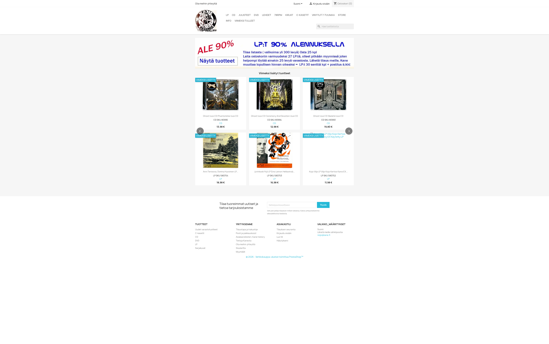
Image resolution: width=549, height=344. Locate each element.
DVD (256, 15)
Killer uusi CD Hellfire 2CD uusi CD (328, 116)
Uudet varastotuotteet (206, 229)
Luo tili (280, 237)
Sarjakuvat (200, 248)
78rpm (278, 15)
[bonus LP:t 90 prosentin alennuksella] (274, 53)
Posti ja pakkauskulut (246, 233)
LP (227, 15)
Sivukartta (241, 248)
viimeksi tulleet (245, 20)
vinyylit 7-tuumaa (323, 15)
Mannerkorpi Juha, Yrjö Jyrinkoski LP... (220, 171)
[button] (200, 131)
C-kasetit (302, 15)
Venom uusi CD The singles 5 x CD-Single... (221, 116)
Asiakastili (284, 224)
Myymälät (240, 251)
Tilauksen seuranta (286, 229)
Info (228, 20)
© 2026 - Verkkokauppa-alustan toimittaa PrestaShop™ (274, 256)
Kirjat (289, 15)
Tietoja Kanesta (243, 240)
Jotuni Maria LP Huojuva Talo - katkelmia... (328, 171)
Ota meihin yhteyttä (206, 3)
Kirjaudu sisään (284, 233)
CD (233, 15)
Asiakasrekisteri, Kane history (250, 237)
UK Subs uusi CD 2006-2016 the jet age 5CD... (274, 116)
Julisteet (245, 15)
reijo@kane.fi (323, 235)
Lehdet (266, 15)
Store (342, 15)
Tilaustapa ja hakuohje (247, 229)
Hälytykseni (282, 240)
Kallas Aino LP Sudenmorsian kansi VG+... (274, 171)
